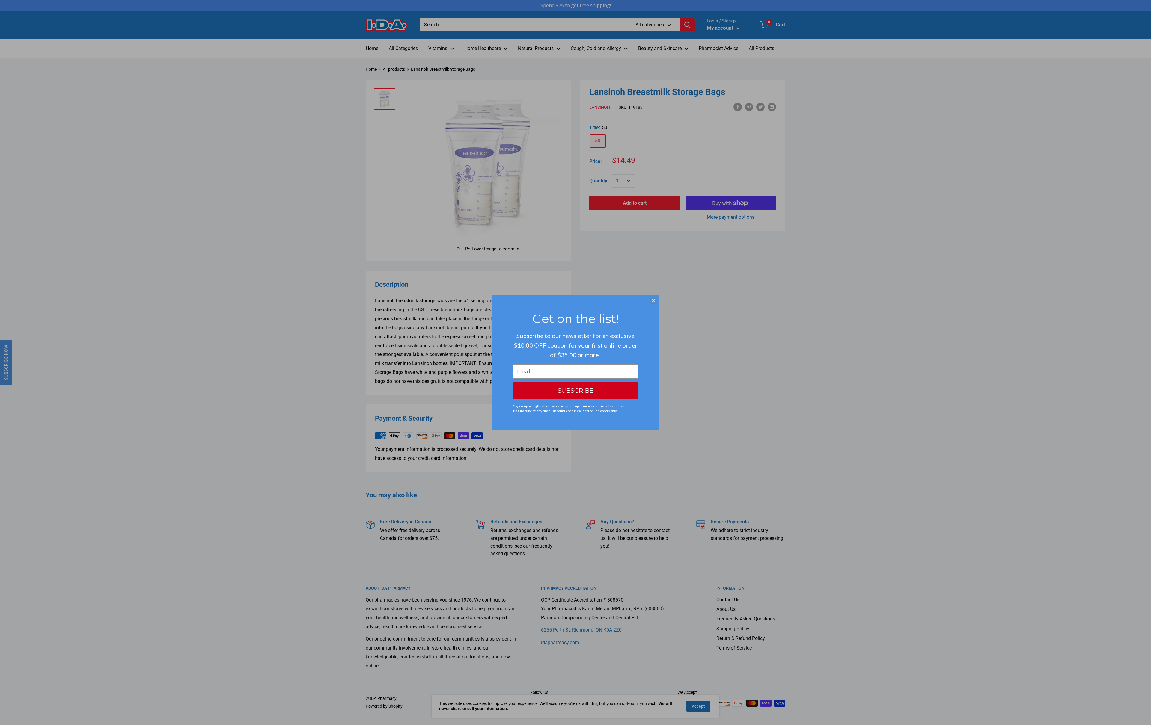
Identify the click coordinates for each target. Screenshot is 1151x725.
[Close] (653, 300)
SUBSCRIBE (575, 390)
